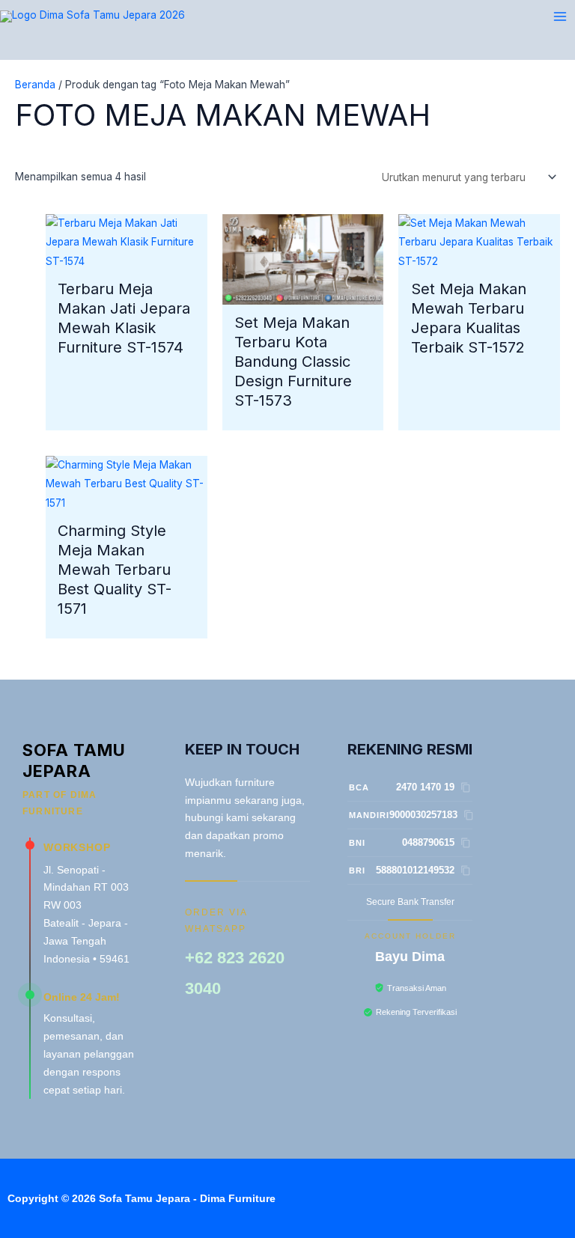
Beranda (35, 85)
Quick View (126, 260)
